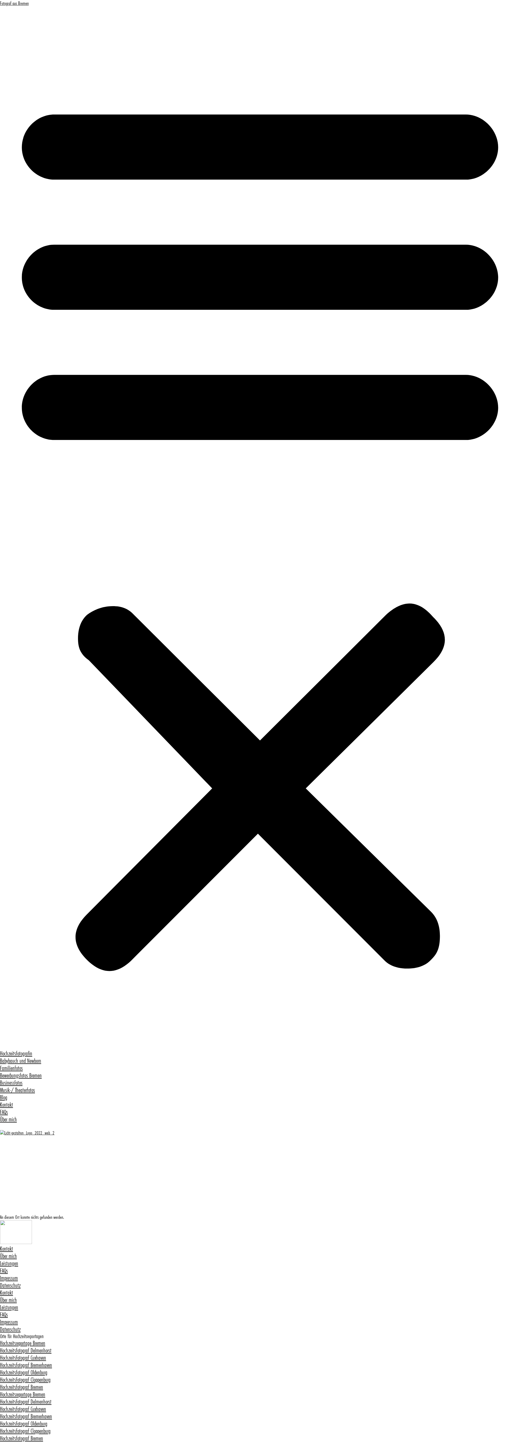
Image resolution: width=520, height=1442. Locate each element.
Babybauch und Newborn (20, 1060)
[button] (260, 528)
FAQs (4, 1112)
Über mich (8, 1119)
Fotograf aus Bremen (14, 3)
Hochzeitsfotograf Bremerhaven (26, 1365)
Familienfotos (11, 1068)
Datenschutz (10, 1285)
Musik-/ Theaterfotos (17, 1090)
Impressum (9, 1278)
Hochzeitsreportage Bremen (22, 1343)
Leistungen (9, 1263)
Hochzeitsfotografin (16, 1053)
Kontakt (6, 1104)
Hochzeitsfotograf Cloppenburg (25, 1379)
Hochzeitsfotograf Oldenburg (23, 1372)
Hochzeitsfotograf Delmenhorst (25, 1350)
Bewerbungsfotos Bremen (21, 1075)
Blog (3, 1097)
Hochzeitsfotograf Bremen (21, 1387)
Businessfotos (11, 1082)
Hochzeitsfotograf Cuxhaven (23, 1357)
